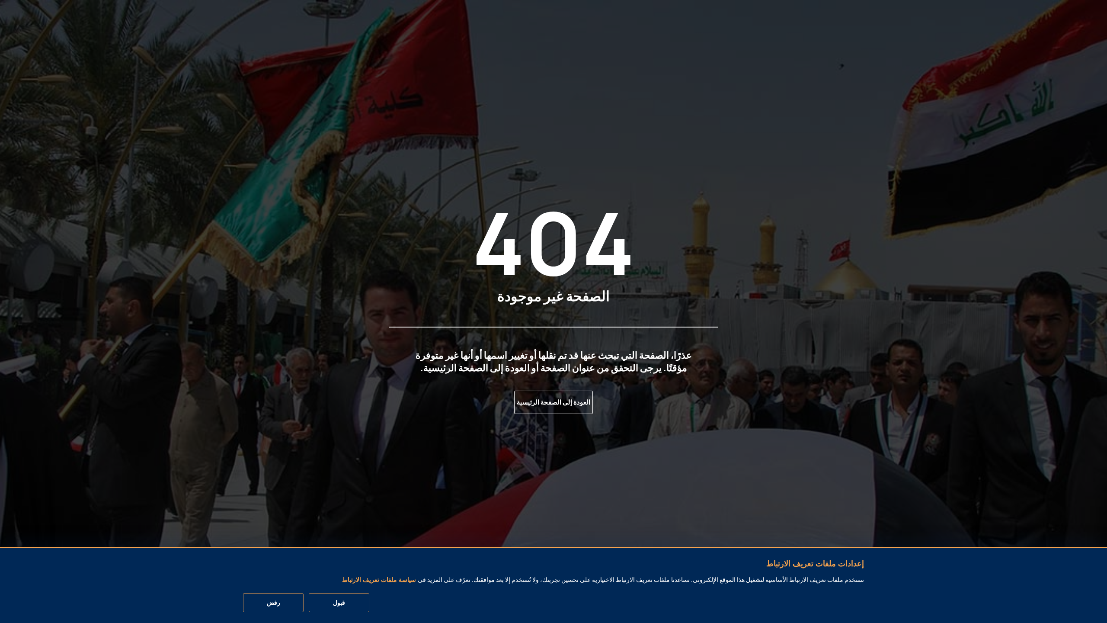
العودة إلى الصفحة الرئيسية (553, 402)
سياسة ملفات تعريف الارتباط (379, 580)
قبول (339, 603)
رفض (273, 603)
